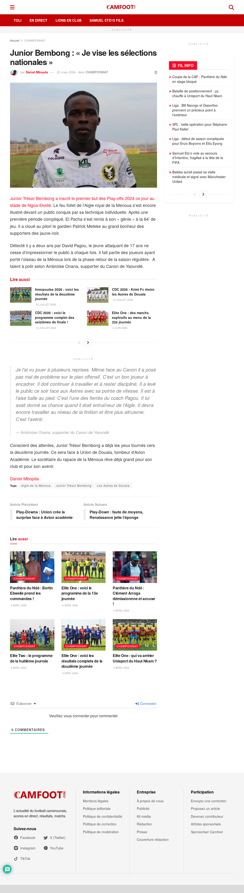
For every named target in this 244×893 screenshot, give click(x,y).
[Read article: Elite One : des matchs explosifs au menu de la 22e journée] (97, 318)
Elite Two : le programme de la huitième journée (31, 658)
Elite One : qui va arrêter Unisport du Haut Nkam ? (135, 658)
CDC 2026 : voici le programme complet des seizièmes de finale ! (54, 317)
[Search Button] (231, 7)
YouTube (56, 848)
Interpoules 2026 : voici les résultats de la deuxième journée (57, 294)
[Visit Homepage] (121, 7)
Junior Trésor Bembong (74, 485)
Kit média (144, 816)
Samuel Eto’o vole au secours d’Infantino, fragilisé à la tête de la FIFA (197, 158)
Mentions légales (95, 800)
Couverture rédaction (153, 839)
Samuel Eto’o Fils (106, 20)
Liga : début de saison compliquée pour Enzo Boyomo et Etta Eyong (198, 141)
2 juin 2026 (119, 328)
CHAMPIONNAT (34, 40)
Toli (17, 20)
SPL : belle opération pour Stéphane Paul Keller (199, 126)
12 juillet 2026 (45, 328)
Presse (142, 831)
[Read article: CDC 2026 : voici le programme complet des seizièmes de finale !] (20, 318)
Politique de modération (101, 831)
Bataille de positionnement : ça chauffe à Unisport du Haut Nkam (197, 93)
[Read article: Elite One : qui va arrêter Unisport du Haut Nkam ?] (135, 635)
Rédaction (144, 824)
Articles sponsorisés (206, 824)
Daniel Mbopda (37, 72)
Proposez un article (205, 808)
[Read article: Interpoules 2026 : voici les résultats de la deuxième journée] (20, 294)
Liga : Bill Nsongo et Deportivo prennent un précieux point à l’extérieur (195, 110)
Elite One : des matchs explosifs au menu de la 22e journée (131, 317)
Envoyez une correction (208, 800)
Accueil (15, 40)
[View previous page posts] (79, 342)
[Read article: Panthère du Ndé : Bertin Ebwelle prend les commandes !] (32, 567)
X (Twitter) (58, 837)
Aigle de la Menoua (36, 485)
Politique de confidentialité (102, 816)
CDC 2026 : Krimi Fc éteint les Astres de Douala (133, 291)
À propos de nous (150, 800)
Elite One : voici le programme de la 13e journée (79, 593)
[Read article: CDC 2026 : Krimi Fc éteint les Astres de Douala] (97, 294)
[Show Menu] (12, 7)
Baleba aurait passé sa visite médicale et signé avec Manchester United (199, 177)
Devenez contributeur (207, 816)
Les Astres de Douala (113, 485)
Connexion (147, 703)
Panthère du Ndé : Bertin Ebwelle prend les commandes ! (31, 593)
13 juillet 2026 (122, 299)
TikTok (25, 858)
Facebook (27, 837)
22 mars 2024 (66, 72)
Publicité (143, 808)
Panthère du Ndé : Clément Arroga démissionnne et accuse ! (134, 596)
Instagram (28, 848)
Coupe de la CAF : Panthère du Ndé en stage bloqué (199, 79)
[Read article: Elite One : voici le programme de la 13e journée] (83, 567)
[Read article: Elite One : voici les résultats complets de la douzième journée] (83, 635)
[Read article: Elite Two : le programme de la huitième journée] (32, 635)
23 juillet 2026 (45, 304)
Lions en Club (68, 20)
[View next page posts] (88, 342)
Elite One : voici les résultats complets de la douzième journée (81, 661)
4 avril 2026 (18, 605)
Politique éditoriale (97, 808)
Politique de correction (100, 824)
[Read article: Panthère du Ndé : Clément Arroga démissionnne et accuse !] (135, 567)
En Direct (38, 20)
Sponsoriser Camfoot (207, 831)
